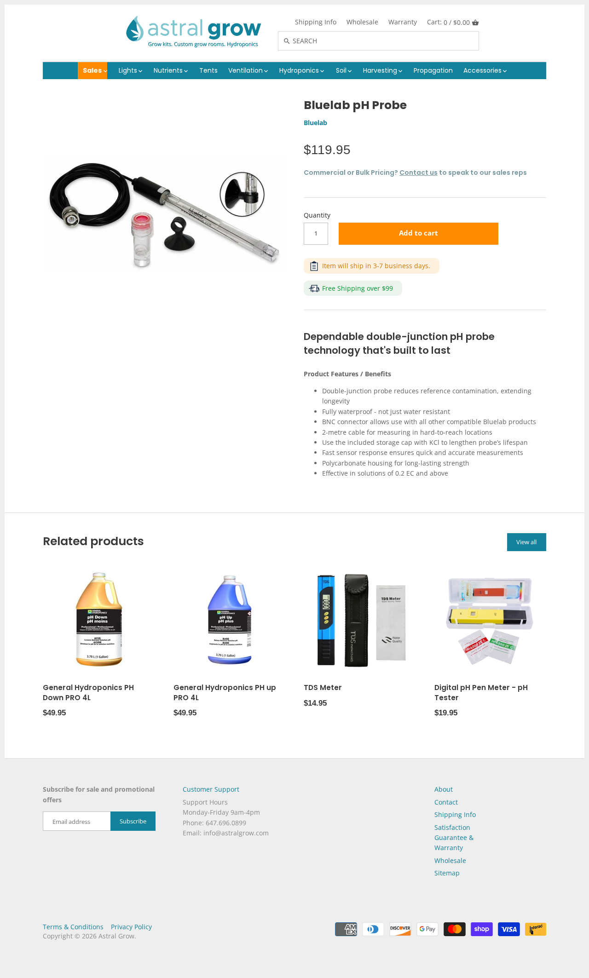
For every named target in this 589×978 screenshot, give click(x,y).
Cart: (448, 22)
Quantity (317, 215)
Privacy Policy (131, 926)
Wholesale (362, 21)
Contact (446, 802)
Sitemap (447, 873)
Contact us (418, 172)
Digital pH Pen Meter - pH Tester (481, 692)
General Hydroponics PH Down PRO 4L (88, 692)
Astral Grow (116, 936)
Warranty (402, 21)
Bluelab (315, 122)
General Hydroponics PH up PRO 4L (224, 692)
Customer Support (211, 789)
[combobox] (388, 40)
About (443, 789)
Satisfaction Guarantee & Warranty (454, 837)
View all (526, 542)
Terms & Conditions (73, 926)
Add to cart (418, 233)
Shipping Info (315, 21)
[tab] (425, 374)
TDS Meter (323, 687)
